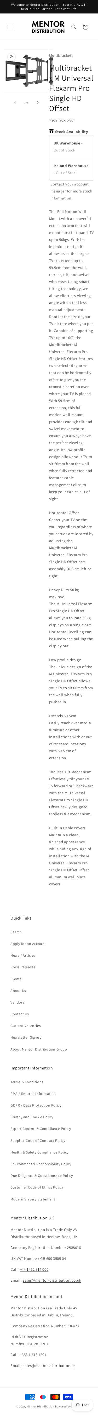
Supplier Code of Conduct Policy (37, 1140)
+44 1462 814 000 (34, 1269)
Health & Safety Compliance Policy (39, 1152)
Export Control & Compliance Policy (40, 1128)
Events (16, 979)
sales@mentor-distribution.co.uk (52, 1280)
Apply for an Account (28, 943)
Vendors (17, 1002)
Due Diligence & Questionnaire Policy (41, 1175)
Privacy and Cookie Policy (31, 1117)
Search (16, 932)
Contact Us (19, 1014)
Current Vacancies (25, 1025)
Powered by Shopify (68, 1406)
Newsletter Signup (26, 1037)
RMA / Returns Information (33, 1093)
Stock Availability (71, 131)
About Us (18, 990)
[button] (10, 27)
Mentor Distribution (40, 1406)
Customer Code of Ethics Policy (36, 1187)
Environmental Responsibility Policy (40, 1164)
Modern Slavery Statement (32, 1199)
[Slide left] (15, 102)
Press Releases (22, 967)
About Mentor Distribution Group (38, 1049)
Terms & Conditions (26, 1082)
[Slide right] (38, 102)
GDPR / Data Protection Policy (35, 1105)
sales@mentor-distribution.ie (49, 1365)
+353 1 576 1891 (33, 1354)
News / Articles (23, 955)
